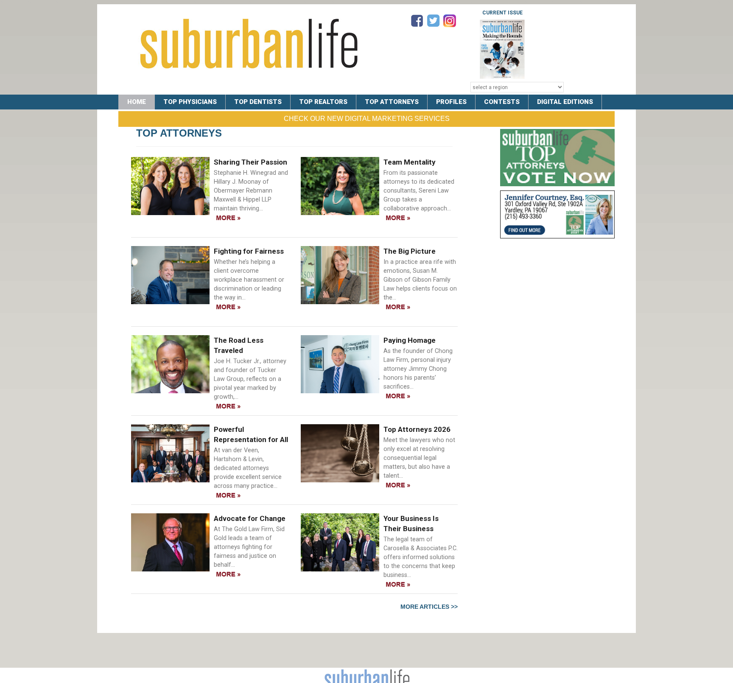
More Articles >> (429, 606)
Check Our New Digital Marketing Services (367, 118)
